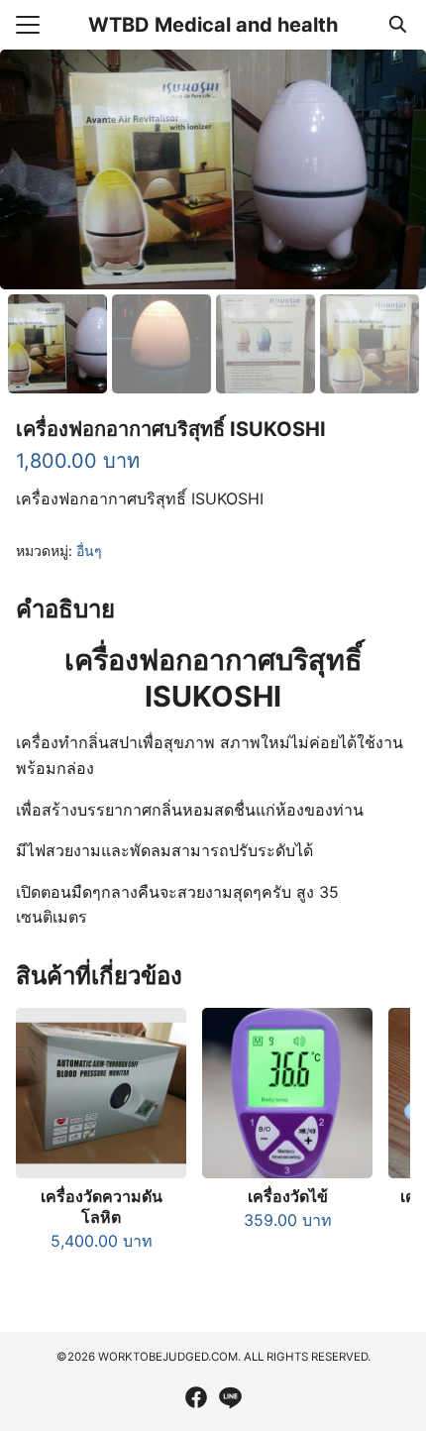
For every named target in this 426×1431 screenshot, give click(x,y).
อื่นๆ (89, 550)
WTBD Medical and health (213, 25)
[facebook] (196, 1397)
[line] (230, 1397)
